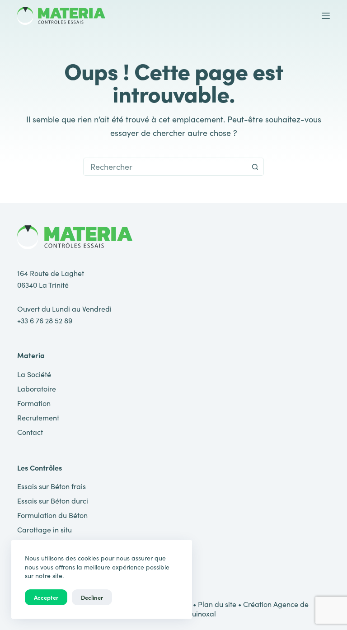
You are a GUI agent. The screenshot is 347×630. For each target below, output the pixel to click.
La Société (34, 374)
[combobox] (165, 167)
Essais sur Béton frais (51, 486)
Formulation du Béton (52, 515)
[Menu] (326, 16)
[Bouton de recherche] (254, 166)
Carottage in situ (44, 529)
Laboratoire (36, 388)
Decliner (92, 597)
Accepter (46, 597)
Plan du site (217, 604)
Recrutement (38, 417)
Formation (34, 403)
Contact (30, 432)
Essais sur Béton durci (52, 500)
